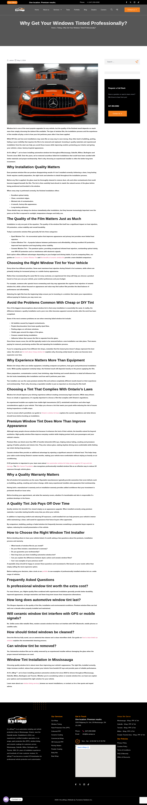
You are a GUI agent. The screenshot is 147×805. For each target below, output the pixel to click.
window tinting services (31, 683)
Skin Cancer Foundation (25, 466)
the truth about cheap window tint (33, 352)
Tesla (68, 10)
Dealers (94, 10)
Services (56, 10)
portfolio (45, 571)
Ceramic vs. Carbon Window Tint (26, 257)
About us (46, 10)
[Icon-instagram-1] (134, 2)
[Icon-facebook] (126, 2)
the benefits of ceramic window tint (52, 257)
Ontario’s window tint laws (50, 413)
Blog (85, 10)
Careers (103, 10)
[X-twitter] (130, 2)
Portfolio (77, 10)
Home (37, 10)
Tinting (59, 28)
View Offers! (12, 2)
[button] (111, 10)
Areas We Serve (124, 716)
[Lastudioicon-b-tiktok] (138, 2)
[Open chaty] (6, 799)
